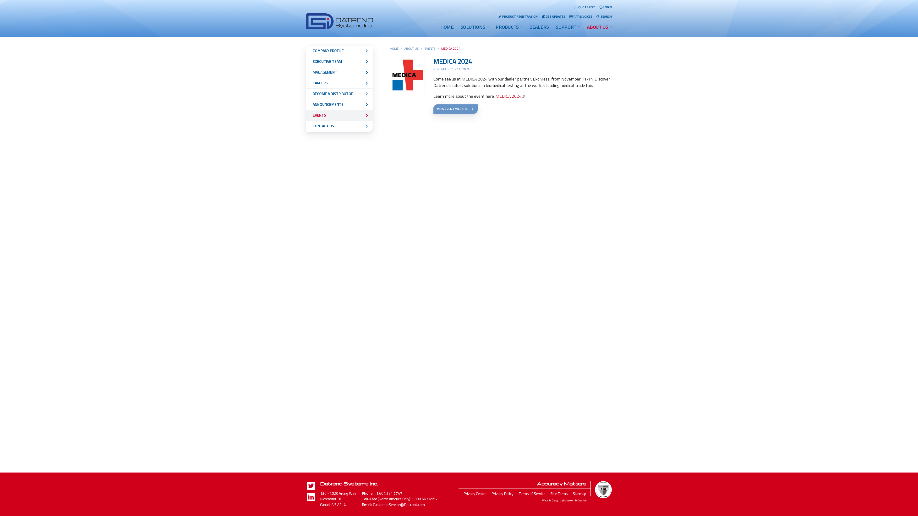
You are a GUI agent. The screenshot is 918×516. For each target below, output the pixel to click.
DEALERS (539, 27)
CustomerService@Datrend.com (399, 504)
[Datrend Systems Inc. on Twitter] (311, 486)
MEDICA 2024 (452, 61)
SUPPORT (566, 27)
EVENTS (430, 48)
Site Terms (559, 493)
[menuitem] (447, 27)
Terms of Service (532, 493)
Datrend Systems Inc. (349, 483)
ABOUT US (597, 27)
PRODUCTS (507, 27)
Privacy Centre (475, 493)
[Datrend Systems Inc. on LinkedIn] (311, 498)
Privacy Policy (503, 493)
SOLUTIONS (473, 27)
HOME (447, 27)
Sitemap (579, 493)
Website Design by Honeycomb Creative (564, 500)
